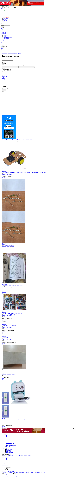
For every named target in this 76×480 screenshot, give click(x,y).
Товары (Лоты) (6, 139)
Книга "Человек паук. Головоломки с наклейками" (12, 313)
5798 (6, 178)
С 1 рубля (27, 139)
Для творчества (5, 337)
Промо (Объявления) (13, 139)
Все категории (4, 53)
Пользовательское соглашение (8, 471)
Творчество (15, 53)
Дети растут (10, 53)
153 (2, 379)
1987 (3, 427)
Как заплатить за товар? (11, 445)
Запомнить (4, 46)
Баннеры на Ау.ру (10, 449)
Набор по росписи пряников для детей (9, 325)
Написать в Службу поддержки (8, 474)
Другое (19, 53)
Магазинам (8, 451)
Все (2, 139)
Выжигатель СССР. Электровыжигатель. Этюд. (11, 371)
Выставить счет (9, 452)
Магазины (31, 139)
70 (2, 332)
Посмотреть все (5, 145)
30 (2, 293)
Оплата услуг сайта (6, 457)
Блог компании (9, 436)
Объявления (8, 450)
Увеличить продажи (10, 443)
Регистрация (3, 50)
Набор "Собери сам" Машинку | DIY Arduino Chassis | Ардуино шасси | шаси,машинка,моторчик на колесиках (24, 172)
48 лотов (7, 143)
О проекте (4, 434)
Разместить (3, 32)
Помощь (3, 439)
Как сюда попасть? (15, 58)
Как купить (8, 440)
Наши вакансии (9, 435)
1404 (3, 344)
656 (2, 251)
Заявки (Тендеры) (21, 139)
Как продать (8, 442)
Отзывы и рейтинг (10, 446)
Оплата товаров (5, 465)
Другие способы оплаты (9, 463)
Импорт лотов (9, 444)
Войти (2, 48)
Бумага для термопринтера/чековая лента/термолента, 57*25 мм (14, 419)
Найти (3, 26)
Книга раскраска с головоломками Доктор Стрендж (12, 285)
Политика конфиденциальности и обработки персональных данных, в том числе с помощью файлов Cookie (23, 472)
